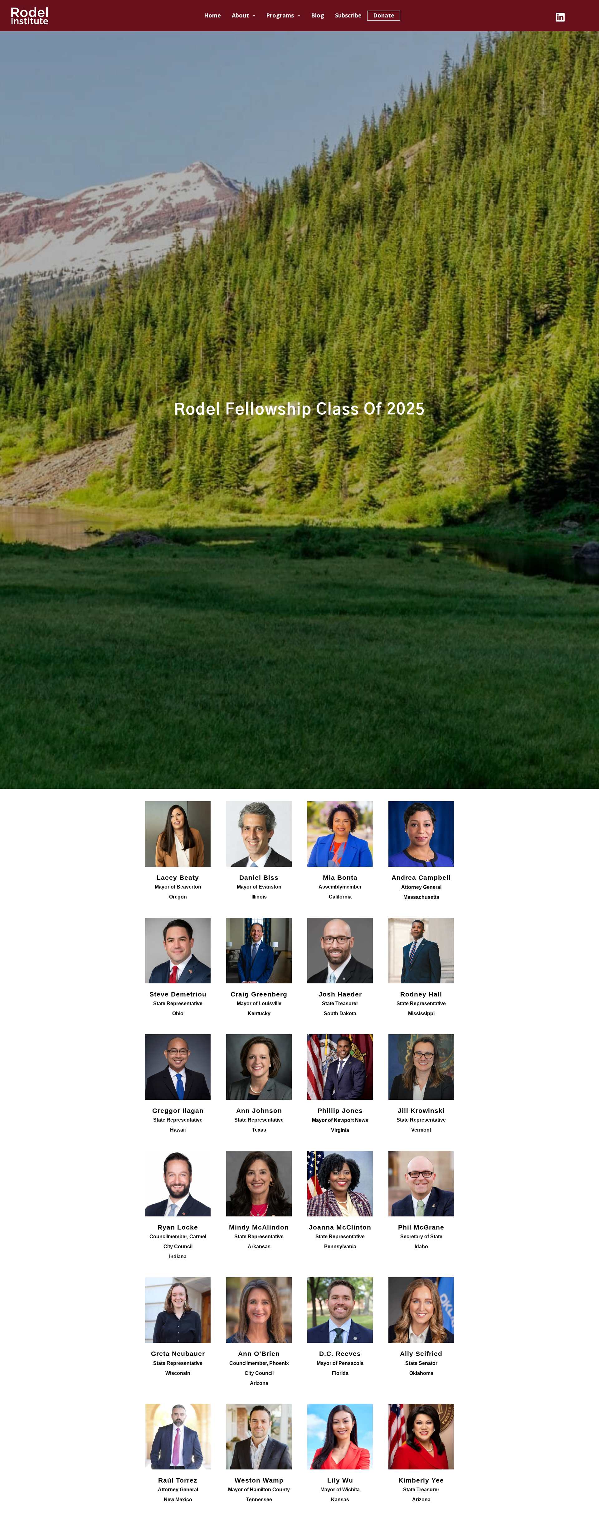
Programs (280, 15)
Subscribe (348, 15)
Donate (383, 15)
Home (212, 15)
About (240, 15)
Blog (317, 15)
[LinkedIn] (560, 17)
